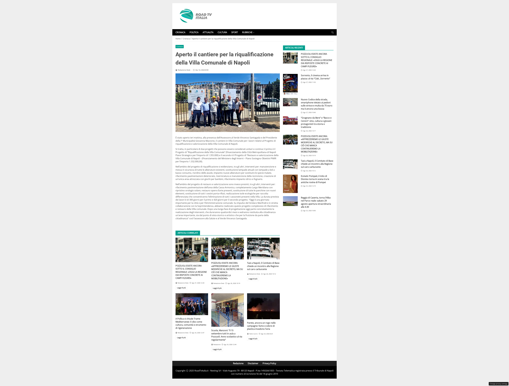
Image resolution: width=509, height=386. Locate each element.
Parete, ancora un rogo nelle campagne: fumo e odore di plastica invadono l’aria (261, 325)
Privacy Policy (269, 363)
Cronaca (179, 46)
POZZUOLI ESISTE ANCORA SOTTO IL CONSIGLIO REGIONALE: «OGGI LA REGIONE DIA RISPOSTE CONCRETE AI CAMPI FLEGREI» (191, 272)
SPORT (234, 32)
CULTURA (222, 32)
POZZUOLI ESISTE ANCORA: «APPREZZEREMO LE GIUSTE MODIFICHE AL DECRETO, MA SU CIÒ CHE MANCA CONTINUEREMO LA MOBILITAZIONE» (227, 270)
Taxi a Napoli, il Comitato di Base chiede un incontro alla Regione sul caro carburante (263, 266)
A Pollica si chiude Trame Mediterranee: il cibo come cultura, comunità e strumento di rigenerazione (190, 323)
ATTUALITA (208, 32)
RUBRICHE (247, 32)
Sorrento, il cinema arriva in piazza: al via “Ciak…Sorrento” (315, 77)
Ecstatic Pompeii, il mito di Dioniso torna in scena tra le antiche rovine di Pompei (315, 179)
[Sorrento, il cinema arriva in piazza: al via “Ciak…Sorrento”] (290, 84)
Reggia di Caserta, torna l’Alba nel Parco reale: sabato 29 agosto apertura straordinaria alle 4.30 (316, 202)
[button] (332, 32)
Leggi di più (181, 288)
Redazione (238, 363)
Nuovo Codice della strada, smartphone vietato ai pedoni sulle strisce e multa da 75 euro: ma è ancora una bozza (317, 104)
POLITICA (194, 32)
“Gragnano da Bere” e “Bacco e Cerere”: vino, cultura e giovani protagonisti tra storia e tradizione (316, 122)
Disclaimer (253, 363)
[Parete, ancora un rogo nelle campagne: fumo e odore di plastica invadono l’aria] (263, 306)
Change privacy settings (498, 384)
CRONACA (180, 32)
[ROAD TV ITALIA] (195, 15)
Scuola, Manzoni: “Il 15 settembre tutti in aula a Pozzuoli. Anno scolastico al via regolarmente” (226, 335)
